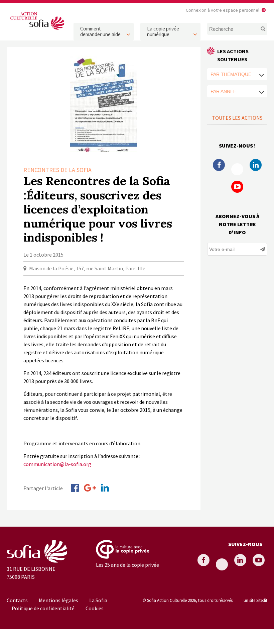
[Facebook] (75, 488)
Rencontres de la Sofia (57, 170)
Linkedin (256, 165)
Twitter (237, 169)
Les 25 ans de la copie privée (127, 564)
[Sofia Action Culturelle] (37, 29)
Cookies (95, 608)
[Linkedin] (105, 488)
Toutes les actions (237, 117)
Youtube (237, 187)
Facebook (219, 165)
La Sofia (98, 600)
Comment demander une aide (100, 31)
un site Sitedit (255, 600)
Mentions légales (58, 600)
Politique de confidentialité (43, 608)
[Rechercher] (261, 29)
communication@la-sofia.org (57, 464)
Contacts (17, 600)
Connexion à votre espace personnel (222, 10)
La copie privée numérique (163, 31)
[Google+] (90, 488)
